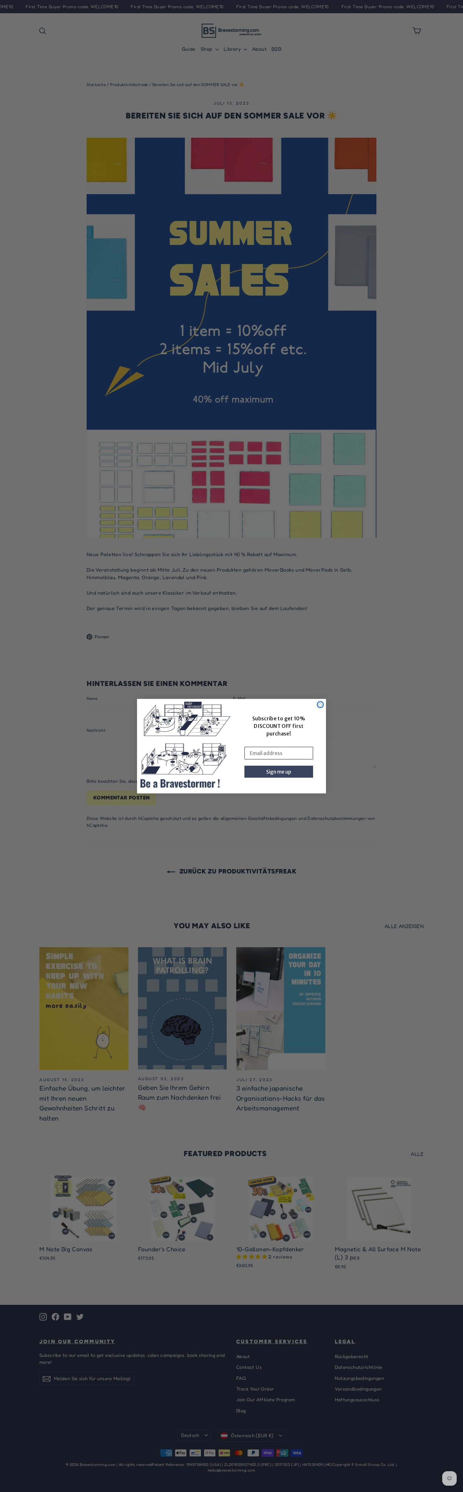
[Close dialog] (320, 704)
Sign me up (278, 772)
